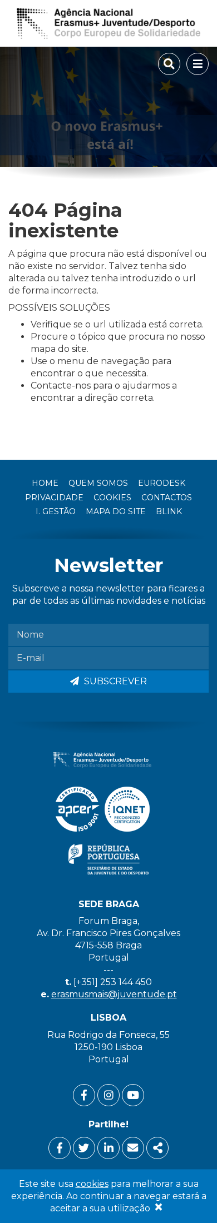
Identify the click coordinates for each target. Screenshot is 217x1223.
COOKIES (112, 498)
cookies (92, 1184)
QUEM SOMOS (98, 483)
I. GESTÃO (56, 511)
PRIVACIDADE (54, 498)
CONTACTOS (166, 498)
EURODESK (161, 483)
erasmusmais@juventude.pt (114, 994)
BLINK (169, 511)
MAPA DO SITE (116, 511)
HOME (45, 483)
